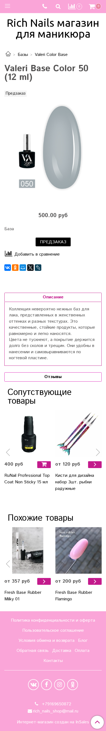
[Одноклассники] (15, 267)
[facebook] (46, 684)
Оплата (82, 651)
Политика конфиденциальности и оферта (53, 620)
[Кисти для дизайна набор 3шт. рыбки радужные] (78, 433)
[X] (30, 267)
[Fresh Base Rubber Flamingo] (78, 550)
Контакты (53, 661)
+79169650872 (55, 704)
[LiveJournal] (38, 267)
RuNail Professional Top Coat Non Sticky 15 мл (27, 478)
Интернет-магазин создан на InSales (53, 722)
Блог (83, 640)
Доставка (61, 651)
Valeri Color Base (51, 55)
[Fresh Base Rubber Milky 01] (27, 550)
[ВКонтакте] (7, 267)
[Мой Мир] (23, 267)
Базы (23, 55)
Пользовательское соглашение (53, 630)
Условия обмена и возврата (46, 640)
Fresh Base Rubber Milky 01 (22, 595)
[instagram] (59, 684)
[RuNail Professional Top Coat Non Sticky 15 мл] (27, 433)
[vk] (33, 684)
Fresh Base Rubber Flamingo (73, 595)
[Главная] (8, 55)
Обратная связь (33, 651)
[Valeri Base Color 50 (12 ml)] (53, 148)
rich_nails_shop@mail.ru (55, 711)
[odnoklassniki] (72, 684)
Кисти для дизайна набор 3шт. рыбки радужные (74, 482)
